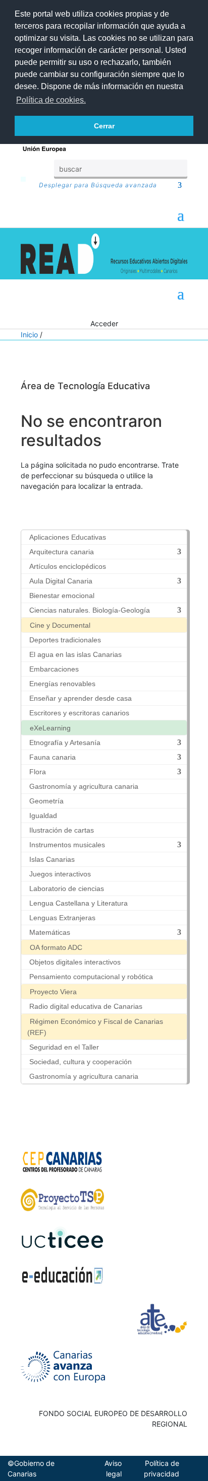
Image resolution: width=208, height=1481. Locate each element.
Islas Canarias (52, 859)
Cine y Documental (60, 625)
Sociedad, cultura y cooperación (80, 1062)
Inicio (29, 334)
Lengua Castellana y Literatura (78, 903)
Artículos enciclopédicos (67, 566)
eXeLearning (50, 728)
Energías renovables (62, 684)
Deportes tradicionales (65, 640)
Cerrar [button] (104, 126)
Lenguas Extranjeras (62, 918)
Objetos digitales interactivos (75, 962)
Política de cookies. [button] (51, 100)
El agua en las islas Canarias (75, 654)
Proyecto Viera (53, 992)
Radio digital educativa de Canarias (85, 1006)
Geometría (46, 801)
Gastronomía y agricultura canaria (83, 786)
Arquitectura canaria (61, 552)
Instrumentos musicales (67, 845)
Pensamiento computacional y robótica (91, 977)
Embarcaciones (54, 669)
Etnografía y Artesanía (64, 742)
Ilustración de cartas (61, 830)
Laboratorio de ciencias (66, 888)
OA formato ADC (56, 947)
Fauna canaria (52, 757)
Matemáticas (49, 932)
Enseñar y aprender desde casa (80, 698)
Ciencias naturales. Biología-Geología (89, 610)
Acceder (104, 323)
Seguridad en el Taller (64, 1047)
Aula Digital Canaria (60, 581)
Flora (37, 772)
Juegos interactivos (60, 874)
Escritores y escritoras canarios (79, 713)
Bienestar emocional (61, 595)
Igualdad (43, 815)
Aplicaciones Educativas (67, 537)
